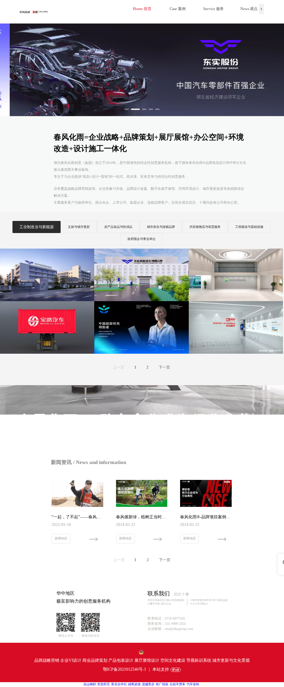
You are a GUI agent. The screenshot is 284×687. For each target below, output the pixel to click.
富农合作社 (119, 684)
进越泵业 (148, 684)
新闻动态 (61, 538)
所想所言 (103, 684)
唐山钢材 (89, 684)
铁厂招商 (162, 684)
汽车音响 (193, 684)
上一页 (118, 367)
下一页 (164, 367)
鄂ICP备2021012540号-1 (124, 669)
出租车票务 (177, 684)
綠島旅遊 (134, 684)
